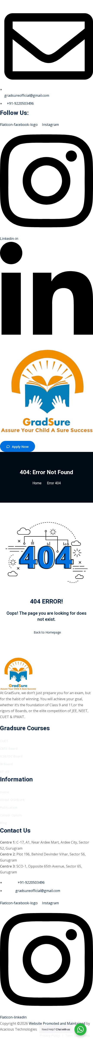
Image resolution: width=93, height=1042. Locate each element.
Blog (3, 822)
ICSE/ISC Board (11, 756)
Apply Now (20, 446)
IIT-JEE (5, 771)
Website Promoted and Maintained (57, 1023)
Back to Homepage (47, 632)
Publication (8, 807)
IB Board (6, 764)
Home (37, 483)
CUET (4, 741)
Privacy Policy (50, 1035)
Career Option (11, 815)
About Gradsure (12, 799)
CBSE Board (9, 748)
